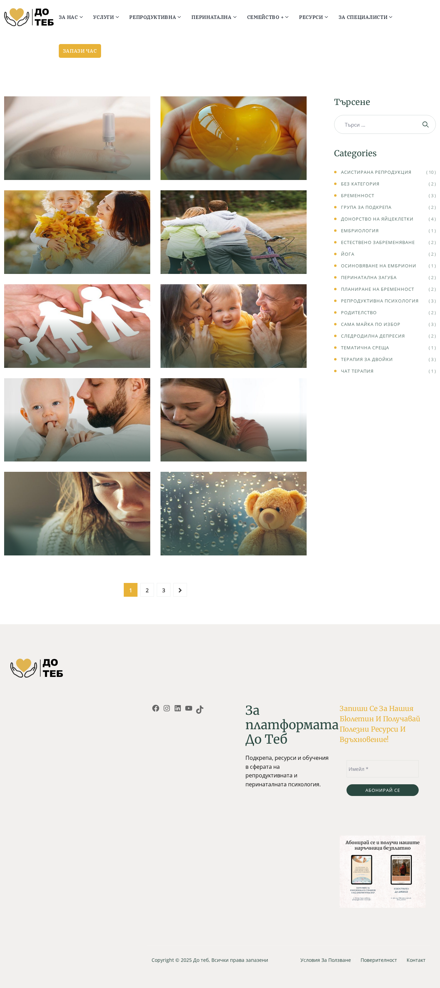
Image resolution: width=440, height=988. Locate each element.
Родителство (359, 312)
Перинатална (211, 17)
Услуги (103, 17)
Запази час (80, 51)
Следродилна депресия (77, 539)
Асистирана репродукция (77, 164)
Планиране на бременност (377, 289)
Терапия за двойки (367, 359)
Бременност (357, 195)
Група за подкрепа (366, 207)
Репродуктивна (152, 17)
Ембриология (360, 230)
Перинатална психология (77, 435)
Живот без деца (233, 258)
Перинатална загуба (234, 539)
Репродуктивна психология (77, 154)
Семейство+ (233, 248)
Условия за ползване (325, 960)
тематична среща (365, 347)
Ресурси (311, 17)
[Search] (426, 124)
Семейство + (265, 17)
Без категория (360, 184)
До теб (201, 960)
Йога (347, 254)
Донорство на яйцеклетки (377, 219)
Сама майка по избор (77, 258)
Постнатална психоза (233, 445)
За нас (68, 17)
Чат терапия (357, 371)
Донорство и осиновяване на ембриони (233, 160)
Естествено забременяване (378, 242)
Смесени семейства (77, 352)
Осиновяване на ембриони (378, 266)
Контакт (416, 960)
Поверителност (379, 960)
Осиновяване (234, 352)
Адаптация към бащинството (77, 445)
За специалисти (363, 17)
